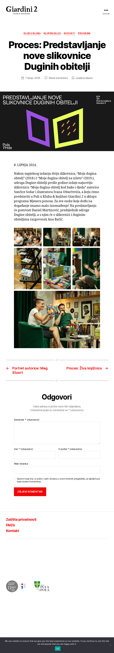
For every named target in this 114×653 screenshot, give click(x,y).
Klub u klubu (32, 33)
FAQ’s (10, 525)
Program (84, 33)
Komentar (26, 419)
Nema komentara (58, 77)
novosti (69, 33)
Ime (23, 449)
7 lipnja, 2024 (32, 77)
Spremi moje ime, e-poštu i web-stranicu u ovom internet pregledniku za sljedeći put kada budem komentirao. (58, 480)
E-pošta (70, 449)
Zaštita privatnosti (21, 519)
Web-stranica (21, 463)
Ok (57, 648)
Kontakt (12, 531)
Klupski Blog (52, 33)
